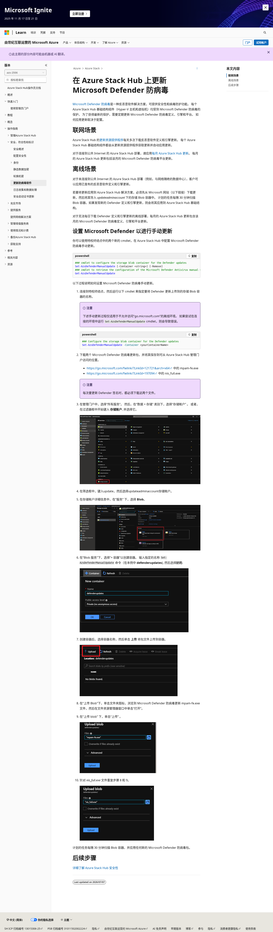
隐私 (94, 928)
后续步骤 (233, 85)
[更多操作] (197, 69)
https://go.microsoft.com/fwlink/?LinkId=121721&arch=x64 (128, 368)
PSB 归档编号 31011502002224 (66, 928)
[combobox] (25, 72)
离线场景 (233, 80)
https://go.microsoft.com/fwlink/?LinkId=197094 (121, 373)
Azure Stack (92, 68)
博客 (188, 928)
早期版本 (176, 928)
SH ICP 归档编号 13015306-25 (22, 928)
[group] (136, 268)
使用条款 (251, 928)
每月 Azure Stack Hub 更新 (170, 153)
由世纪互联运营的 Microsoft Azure (125, 928)
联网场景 (233, 75)
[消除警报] (266, 7)
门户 (247, 42)
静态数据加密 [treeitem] (21, 169)
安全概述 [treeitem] (18, 149)
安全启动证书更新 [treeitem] (23, 196)
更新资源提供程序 (111, 140)
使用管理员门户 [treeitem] (19, 108)
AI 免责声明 (159, 928)
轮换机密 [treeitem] (18, 176)
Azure (77, 68)
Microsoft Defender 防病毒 (91, 104)
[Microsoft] (6, 32)
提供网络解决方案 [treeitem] (20, 217)
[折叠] (46, 65)
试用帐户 (261, 42)
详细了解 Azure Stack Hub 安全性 (95, 868)
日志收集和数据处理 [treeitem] (25, 189)
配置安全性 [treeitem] (19, 155)
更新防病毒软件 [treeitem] (22, 183)
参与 (200, 928)
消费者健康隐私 (229, 928)
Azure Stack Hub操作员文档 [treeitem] (24, 88)
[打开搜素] (265, 32)
